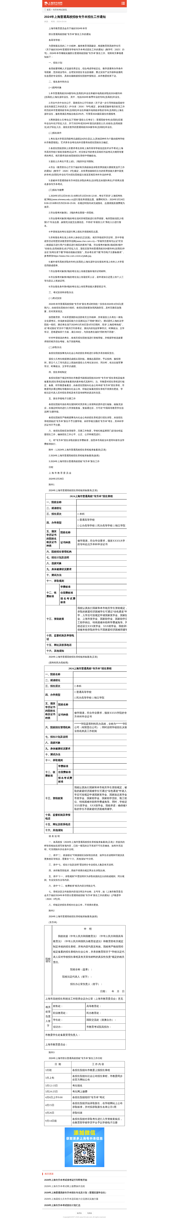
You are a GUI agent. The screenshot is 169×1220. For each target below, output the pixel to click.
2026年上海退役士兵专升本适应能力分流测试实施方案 (71, 1199)
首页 (49, 10)
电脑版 (89, 1213)
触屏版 (79, 1213)
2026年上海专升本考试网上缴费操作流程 (64, 1186)
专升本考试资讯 (60, 10)
